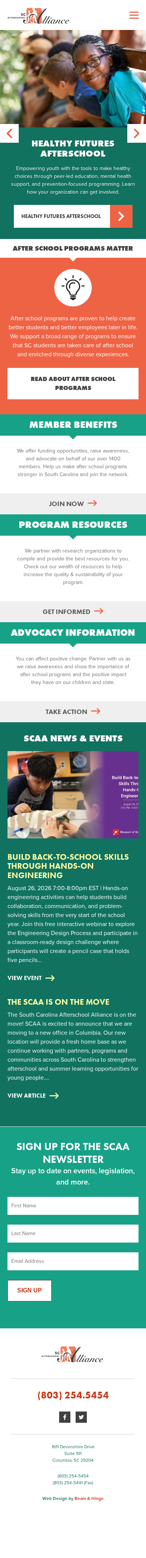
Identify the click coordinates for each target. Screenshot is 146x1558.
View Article (26, 1095)
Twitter (81, 1417)
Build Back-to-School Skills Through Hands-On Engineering (68, 865)
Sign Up (29, 1290)
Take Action (66, 712)
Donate (17, 111)
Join (13, 45)
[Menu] (134, 15)
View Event (24, 978)
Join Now (66, 504)
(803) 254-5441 (68, 1482)
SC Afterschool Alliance (73, 15)
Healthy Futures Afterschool (61, 216)
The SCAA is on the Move (58, 1001)
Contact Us (22, 88)
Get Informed (66, 612)
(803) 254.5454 (73, 1395)
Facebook (64, 1417)
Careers (18, 67)
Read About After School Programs (73, 383)
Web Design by (73, 1498)
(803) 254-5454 (73, 1476)
